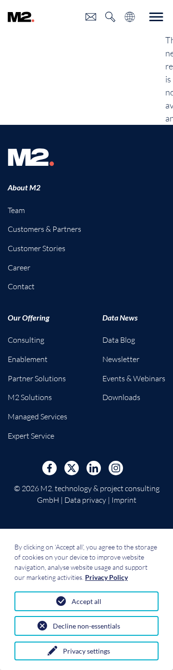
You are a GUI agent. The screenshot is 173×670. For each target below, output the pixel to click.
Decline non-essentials (86, 626)
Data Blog (118, 340)
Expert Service (31, 436)
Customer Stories (36, 248)
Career (19, 267)
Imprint (123, 500)
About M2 (24, 187)
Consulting (26, 340)
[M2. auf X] (71, 468)
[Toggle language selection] (129, 17)
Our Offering (28, 317)
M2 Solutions (30, 397)
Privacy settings (86, 651)
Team (16, 210)
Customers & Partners (44, 229)
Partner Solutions (37, 378)
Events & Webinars (133, 378)
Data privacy (85, 500)
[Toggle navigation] (156, 17)
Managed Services (37, 416)
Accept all (86, 601)
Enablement (28, 359)
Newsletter (120, 359)
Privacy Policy (106, 577)
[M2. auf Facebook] (49, 468)
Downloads (121, 397)
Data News (119, 317)
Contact (21, 286)
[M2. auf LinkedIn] (93, 468)
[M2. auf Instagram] (116, 468)
